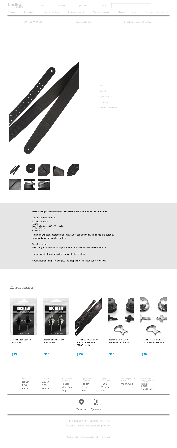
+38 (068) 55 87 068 (33, 22)
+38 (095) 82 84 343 (100, 421)
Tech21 (85, 387)
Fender (25, 388)
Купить (113, 122)
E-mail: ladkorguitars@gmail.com (138, 22)
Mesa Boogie (68, 387)
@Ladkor (70, 426)
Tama (104, 384)
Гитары (12, 12)
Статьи (103, 5)
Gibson (25, 382)
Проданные (82, 5)
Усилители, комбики (50, 12)
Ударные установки (101, 12)
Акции (42, 5)
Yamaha (105, 387)
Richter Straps (144, 385)
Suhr (84, 390)
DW (103, 390)
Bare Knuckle (147, 389)
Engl (64, 390)
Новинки (61, 5)
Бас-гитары (28, 12)
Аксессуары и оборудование (156, 12)
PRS (24, 385)
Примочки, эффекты (75, 12)
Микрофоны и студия (127, 12)
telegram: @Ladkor (83, 22)
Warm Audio (127, 384)
